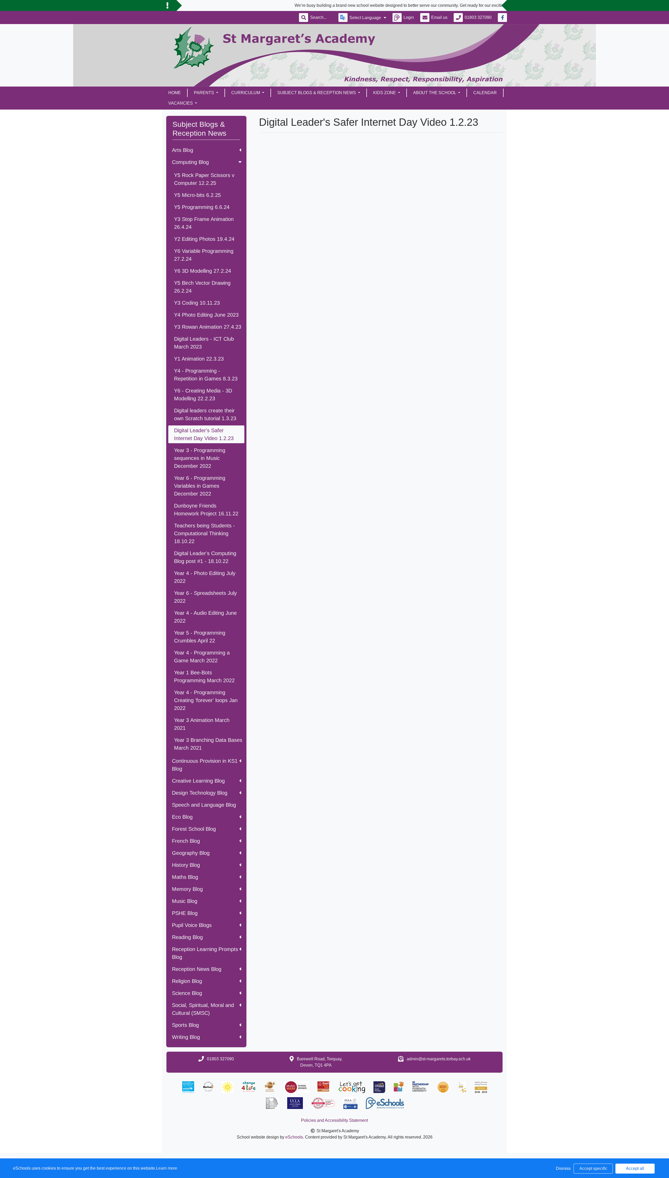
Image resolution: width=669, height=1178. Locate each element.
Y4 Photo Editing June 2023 (206, 315)
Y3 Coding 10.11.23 (197, 303)
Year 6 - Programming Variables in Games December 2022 (199, 486)
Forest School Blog (194, 829)
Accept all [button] (635, 1168)
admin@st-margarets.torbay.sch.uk (439, 1059)
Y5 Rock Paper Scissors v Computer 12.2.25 (204, 179)
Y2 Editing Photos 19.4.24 (204, 239)
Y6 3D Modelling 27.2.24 (202, 271)
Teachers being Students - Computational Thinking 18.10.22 (204, 533)
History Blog (186, 865)
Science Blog (187, 993)
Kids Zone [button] (385, 92)
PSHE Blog (185, 913)
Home (174, 92)
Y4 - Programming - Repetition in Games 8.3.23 (206, 375)
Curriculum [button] (246, 92)
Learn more (166, 1168)
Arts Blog (182, 150)
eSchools (294, 1137)
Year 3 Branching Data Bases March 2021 (208, 744)
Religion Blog (187, 981)
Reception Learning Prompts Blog (205, 953)
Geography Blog (191, 853)
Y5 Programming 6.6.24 (201, 207)
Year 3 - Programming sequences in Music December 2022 (199, 458)
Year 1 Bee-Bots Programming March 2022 (204, 676)
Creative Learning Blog (198, 781)
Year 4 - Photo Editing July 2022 (204, 577)
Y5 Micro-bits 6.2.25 (197, 195)
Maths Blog (185, 877)
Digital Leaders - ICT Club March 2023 (204, 343)
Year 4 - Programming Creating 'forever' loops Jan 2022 (206, 700)
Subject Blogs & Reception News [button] (317, 92)
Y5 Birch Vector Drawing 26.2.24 (202, 287)
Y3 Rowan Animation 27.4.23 (207, 327)
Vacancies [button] (181, 103)
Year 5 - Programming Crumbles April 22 (199, 637)
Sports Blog (185, 1025)
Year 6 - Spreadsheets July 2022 (205, 597)
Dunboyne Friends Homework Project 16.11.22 (206, 509)
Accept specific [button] (593, 1168)
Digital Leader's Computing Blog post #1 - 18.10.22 (205, 557)
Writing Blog (186, 1037)
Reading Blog (187, 937)
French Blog (186, 841)
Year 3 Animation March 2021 (201, 724)
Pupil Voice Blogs (192, 925)
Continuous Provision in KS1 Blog (205, 765)
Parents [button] (204, 92)
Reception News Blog (196, 969)
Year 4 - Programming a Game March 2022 (202, 656)
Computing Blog (190, 162)
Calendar (485, 92)
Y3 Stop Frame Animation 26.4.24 (204, 223)
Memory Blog (187, 889)
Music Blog (184, 901)
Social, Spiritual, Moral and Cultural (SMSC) (203, 1009)
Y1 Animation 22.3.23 (199, 359)
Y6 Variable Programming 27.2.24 (203, 255)
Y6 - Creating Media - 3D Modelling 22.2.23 (203, 394)
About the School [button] (435, 92)
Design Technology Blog (199, 793)
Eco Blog (182, 817)
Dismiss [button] (563, 1168)
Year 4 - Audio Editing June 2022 (205, 617)
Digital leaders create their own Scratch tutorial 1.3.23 (205, 414)
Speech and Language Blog (204, 805)
